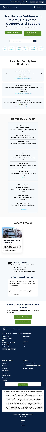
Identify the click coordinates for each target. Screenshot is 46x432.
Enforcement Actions (23, 203)
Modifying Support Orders (23, 187)
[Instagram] (40, 2)
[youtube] (37, 2)
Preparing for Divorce (23, 141)
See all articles (23, 146)
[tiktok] (34, 2)
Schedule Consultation (13, 32)
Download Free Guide (23, 322)
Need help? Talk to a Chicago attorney (23, 78)
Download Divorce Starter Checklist (31, 33)
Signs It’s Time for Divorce (23, 127)
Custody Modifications (23, 195)
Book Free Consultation (23, 317)
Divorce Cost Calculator (23, 135)
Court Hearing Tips (23, 171)
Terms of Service (23, 416)
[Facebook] (31, 2)
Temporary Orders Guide (23, 155)
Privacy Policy (23, 420)
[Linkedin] (42, 2)
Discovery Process (23, 163)
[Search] (34, 41)
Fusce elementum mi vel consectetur (12, 241)
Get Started (23, 385)
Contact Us (23, 425)
